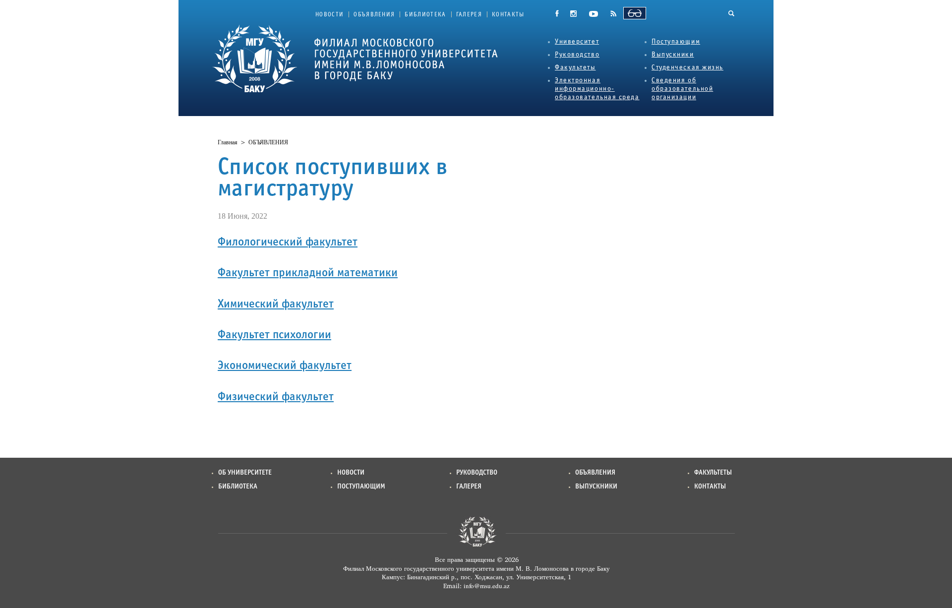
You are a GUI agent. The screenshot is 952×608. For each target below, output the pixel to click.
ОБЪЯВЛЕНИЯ (374, 15)
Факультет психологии (274, 335)
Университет (577, 42)
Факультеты (575, 67)
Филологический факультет (287, 242)
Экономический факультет (285, 366)
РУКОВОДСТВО (476, 473)
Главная (228, 142)
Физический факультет (276, 397)
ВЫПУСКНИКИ (596, 487)
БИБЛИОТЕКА (425, 15)
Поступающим (676, 42)
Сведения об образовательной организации (682, 89)
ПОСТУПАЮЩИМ (361, 487)
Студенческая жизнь (687, 67)
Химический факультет (276, 304)
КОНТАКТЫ (508, 15)
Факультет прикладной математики (308, 273)
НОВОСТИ (329, 15)
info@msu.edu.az (487, 585)
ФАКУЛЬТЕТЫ (713, 473)
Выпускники (673, 55)
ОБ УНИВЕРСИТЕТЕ (245, 473)
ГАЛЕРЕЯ (469, 15)
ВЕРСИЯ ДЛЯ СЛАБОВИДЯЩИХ (634, 13)
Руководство (577, 55)
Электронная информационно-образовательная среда (597, 89)
